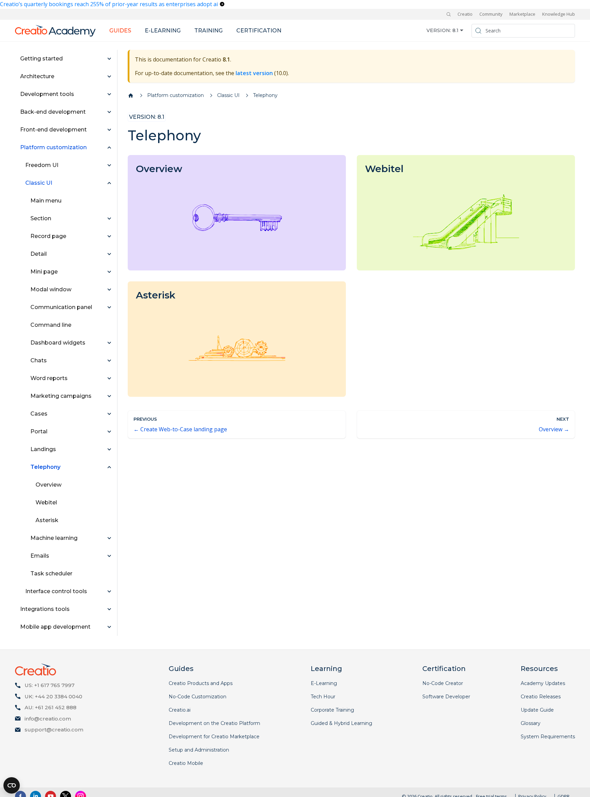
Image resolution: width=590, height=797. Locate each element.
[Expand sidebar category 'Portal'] (109, 431)
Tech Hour (323, 697)
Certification (258, 30)
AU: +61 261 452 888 (50, 707)
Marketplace (522, 14)
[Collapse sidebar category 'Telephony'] (109, 467)
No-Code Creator (442, 683)
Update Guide (537, 710)
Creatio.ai (180, 710)
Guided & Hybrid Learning (341, 723)
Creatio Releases (541, 697)
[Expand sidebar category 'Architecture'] (109, 76)
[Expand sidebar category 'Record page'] (109, 236)
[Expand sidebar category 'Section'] (109, 218)
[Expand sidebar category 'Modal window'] (109, 289)
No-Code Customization (197, 697)
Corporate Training (332, 710)
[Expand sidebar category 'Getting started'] (109, 58)
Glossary (530, 723)
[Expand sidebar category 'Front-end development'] (109, 129)
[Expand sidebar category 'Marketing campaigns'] (109, 396)
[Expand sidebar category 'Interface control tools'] (109, 591)
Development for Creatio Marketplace (214, 736)
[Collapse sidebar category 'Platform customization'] (109, 147)
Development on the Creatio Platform (214, 723)
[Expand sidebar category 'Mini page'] (109, 272)
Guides (120, 30)
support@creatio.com (54, 729)
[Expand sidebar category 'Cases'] (109, 414)
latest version (254, 73)
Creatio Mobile (186, 763)
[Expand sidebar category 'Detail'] (109, 254)
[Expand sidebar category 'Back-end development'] (109, 112)
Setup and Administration (199, 750)
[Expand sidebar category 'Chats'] (109, 360)
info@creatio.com (48, 718)
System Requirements (548, 736)
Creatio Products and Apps (201, 683)
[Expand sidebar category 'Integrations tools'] (109, 609)
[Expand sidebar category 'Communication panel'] (109, 307)
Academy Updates (543, 683)
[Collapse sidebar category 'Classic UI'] (109, 183)
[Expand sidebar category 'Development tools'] (109, 94)
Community (491, 14)
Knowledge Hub (558, 14)
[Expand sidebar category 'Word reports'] (109, 378)
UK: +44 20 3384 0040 (53, 696)
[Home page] (131, 96)
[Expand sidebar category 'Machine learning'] (109, 538)
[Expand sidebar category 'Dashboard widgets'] (109, 343)
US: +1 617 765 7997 (49, 685)
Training (208, 30)
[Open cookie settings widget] (11, 785)
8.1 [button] (455, 30)
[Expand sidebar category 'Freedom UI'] (109, 165)
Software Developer (446, 697)
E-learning (163, 30)
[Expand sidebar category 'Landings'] (109, 449)
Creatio (465, 14)
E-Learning (324, 683)
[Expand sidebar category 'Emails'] (109, 556)
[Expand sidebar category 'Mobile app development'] (109, 627)
